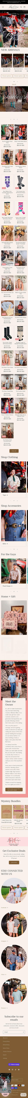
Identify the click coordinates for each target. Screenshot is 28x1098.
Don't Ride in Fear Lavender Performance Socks (7, 193)
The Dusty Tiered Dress (7, 391)
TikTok (3, 974)
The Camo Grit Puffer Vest (7, 292)
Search (4, 1055)
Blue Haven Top (6, 69)
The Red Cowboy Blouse (20, 317)
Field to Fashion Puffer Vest (20, 293)
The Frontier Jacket (20, 391)
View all (14, 84)
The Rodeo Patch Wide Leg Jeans (7, 167)
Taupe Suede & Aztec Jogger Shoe (7, 268)
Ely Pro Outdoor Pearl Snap (7, 142)
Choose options (6, 76)
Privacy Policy (6, 1041)
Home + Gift (20, 656)
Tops (4, 495)
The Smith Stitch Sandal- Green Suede (7, 243)
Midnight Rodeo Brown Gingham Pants (20, 415)
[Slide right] (17, 81)
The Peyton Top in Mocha (20, 367)
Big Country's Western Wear (13, 1090)
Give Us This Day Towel (7, 655)
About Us (5, 1038)
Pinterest (3, 1008)
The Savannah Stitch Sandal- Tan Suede (20, 243)
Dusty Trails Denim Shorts (20, 141)
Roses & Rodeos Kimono (7, 415)
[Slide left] (10, 81)
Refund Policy (6, 1044)
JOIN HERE (14, 862)
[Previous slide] (10, 119)
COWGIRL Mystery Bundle (18, 821)
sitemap (5, 1058)
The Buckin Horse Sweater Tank (20, 268)
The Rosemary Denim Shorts (21, 167)
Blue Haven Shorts (18, 69)
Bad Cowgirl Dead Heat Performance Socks (7, 218)
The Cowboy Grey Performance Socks (20, 192)
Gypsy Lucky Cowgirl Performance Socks (21, 218)
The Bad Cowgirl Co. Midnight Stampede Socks (21, 343)
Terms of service (23, 1092)
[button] (3, 7)
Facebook (3, 907)
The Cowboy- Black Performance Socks (7, 343)
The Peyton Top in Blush (7, 367)
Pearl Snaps (7, 586)
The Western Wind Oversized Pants (7, 440)
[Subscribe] (23, 1032)
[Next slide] (17, 119)
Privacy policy (16, 1092)
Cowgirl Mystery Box (6, 820)
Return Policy (6, 1048)
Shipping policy (15, 1094)
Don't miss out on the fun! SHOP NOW (14, 789)
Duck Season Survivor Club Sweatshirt (7, 318)
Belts (4, 544)
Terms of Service (7, 1051)
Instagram (3, 941)
